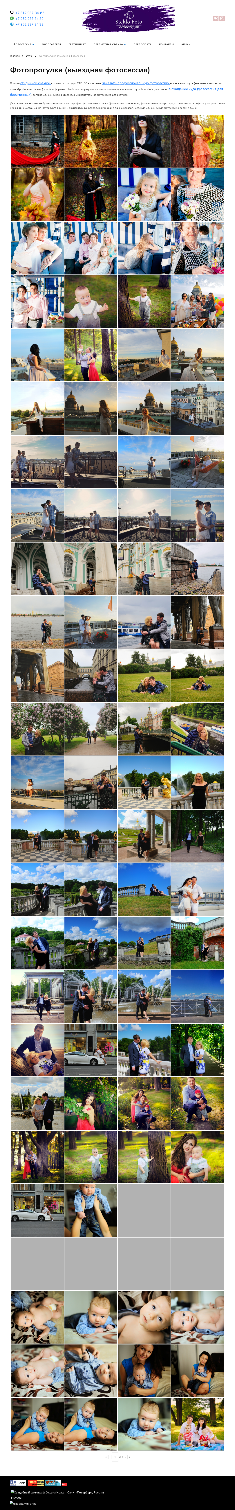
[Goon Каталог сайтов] (18, 1483)
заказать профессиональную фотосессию (136, 83)
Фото (64, 1484)
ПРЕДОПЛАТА (143, 44)
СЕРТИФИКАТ (77, 44)
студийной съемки (35, 83)
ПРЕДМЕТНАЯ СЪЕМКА (108, 44)
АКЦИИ (186, 44)
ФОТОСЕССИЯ (22, 44)
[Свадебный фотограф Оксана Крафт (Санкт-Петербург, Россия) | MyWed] (64, 1493)
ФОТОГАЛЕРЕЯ (51, 44)
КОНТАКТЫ (166, 44)
